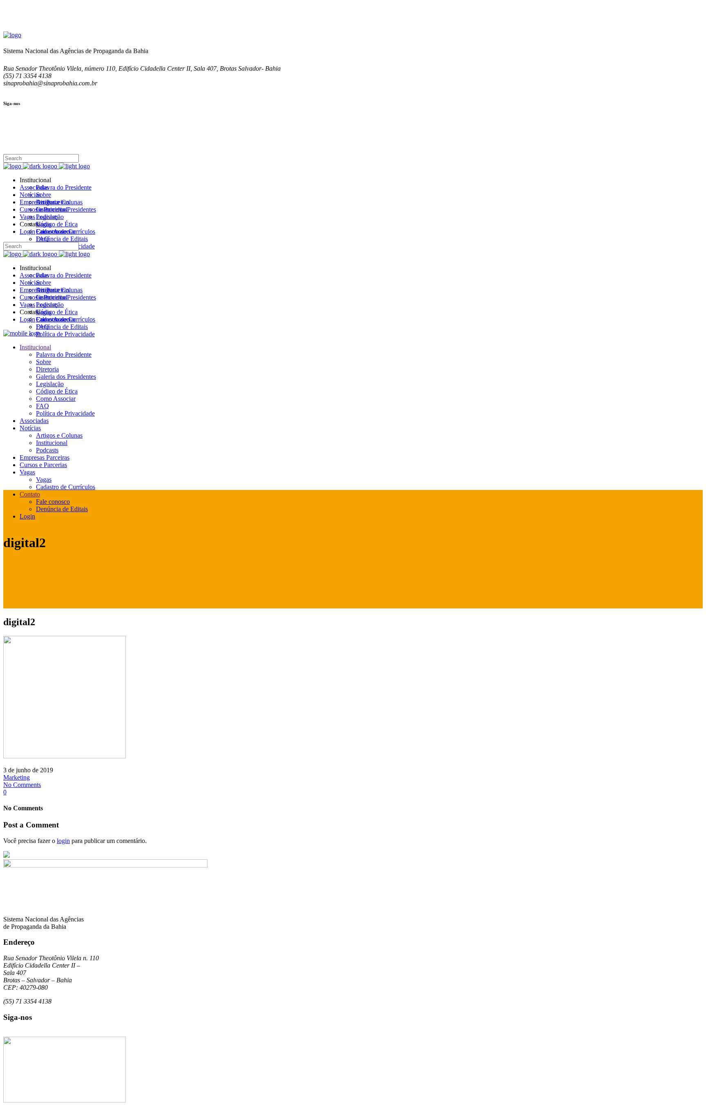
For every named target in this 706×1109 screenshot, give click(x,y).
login (63, 840)
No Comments (22, 784)
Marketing (16, 777)
